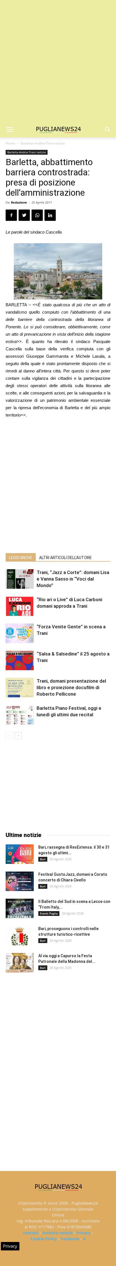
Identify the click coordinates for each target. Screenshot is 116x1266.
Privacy (83, 1232)
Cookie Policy (44, 1238)
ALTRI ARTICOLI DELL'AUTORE (65, 557)
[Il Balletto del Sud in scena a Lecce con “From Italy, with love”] (20, 908)
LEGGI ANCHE (20, 557)
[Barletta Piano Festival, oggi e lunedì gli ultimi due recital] (20, 714)
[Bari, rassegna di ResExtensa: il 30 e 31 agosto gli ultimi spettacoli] (20, 854)
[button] (108, 129)
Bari (43, 859)
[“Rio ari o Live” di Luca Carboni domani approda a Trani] (20, 606)
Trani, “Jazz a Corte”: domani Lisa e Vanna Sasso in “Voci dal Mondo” (73, 579)
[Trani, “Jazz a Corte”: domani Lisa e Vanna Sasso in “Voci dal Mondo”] (20, 579)
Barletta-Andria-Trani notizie (43, 143)
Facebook (70, 1238)
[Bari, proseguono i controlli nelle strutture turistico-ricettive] (20, 935)
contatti (31, 1232)
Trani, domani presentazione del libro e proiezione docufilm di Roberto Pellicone (71, 687)
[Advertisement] (58, 61)
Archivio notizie (57, 1232)
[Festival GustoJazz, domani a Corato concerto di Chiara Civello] (20, 881)
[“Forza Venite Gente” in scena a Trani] (20, 633)
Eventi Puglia (49, 913)
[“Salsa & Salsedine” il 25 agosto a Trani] (20, 660)
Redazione (19, 202)
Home (10, 143)
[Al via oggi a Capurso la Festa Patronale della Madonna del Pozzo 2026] (20, 962)
